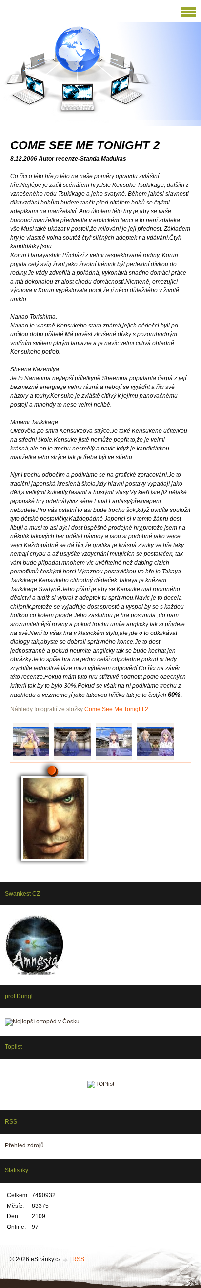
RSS (78, 1259)
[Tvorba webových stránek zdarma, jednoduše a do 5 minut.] (65, 1260)
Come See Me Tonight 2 (116, 709)
